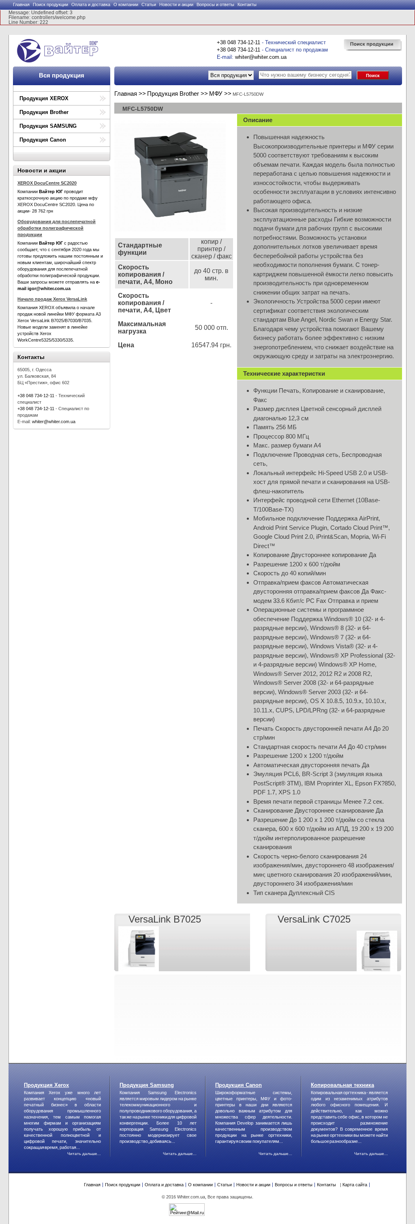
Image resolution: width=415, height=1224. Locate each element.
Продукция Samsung (147, 1085)
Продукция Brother (43, 112)
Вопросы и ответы (215, 4)
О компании (125, 4)
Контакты (247, 4)
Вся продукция (61, 75)
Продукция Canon (42, 140)
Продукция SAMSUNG (48, 126)
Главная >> (130, 93)
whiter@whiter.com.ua (261, 57)
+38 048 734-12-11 (238, 42)
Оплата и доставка (90, 4)
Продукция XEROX (43, 98)
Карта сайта (354, 1184)
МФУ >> (220, 93)
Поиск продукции (50, 4)
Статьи (148, 4)
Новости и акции (176, 4)
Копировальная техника (342, 1085)
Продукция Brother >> (177, 93)
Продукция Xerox (46, 1085)
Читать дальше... (84, 1153)
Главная (21, 4)
